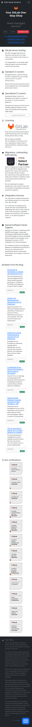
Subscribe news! (23, 31)
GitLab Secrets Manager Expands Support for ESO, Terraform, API (14, 401)
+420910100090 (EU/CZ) (17, 36)
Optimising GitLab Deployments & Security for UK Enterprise (14, 336)
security (22, 361)
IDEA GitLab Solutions (12, 2)
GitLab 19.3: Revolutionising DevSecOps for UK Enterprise (14, 301)
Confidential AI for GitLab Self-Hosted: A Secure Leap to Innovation (15, 370)
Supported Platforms (18, 115)
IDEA (19, 720)
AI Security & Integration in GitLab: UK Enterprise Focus (15, 272)
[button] (25, 721)
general (22, 292)
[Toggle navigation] (28, 2)
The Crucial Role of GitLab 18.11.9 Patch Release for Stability (15, 430)
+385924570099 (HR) (15, 39)
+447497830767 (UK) (16, 42)
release (22, 327)
